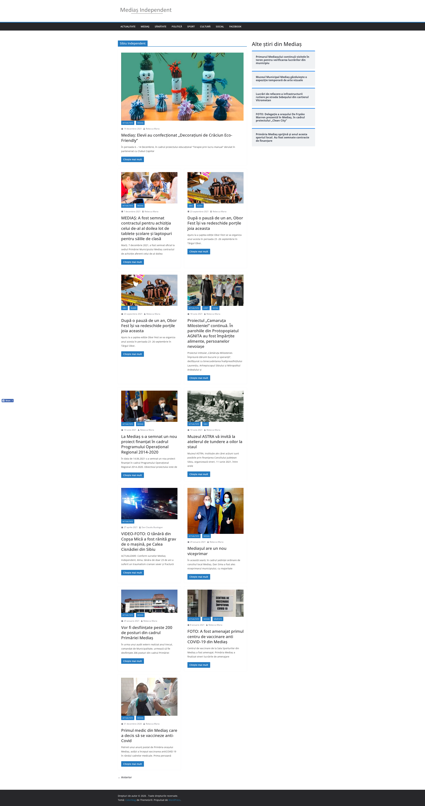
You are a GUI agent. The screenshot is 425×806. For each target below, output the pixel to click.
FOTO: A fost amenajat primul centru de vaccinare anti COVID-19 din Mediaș (215, 636)
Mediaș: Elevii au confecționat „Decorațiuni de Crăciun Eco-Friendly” (176, 137)
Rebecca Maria (153, 128)
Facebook (235, 26)
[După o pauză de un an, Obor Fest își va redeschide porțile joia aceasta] (215, 187)
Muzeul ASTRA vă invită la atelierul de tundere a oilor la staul (214, 441)
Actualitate (128, 26)
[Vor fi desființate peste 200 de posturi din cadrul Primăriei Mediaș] (149, 601)
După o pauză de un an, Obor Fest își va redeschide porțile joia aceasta (215, 223)
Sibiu (191, 205)
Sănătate (160, 26)
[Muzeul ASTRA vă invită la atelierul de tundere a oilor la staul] (215, 406)
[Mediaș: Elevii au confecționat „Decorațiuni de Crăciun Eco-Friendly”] (182, 87)
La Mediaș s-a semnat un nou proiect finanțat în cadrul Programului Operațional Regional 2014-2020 (149, 444)
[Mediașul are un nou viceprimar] (215, 511)
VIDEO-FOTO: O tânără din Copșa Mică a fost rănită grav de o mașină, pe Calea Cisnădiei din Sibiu (148, 541)
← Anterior (125, 777)
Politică (177, 26)
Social (220, 26)
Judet (206, 308)
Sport (191, 26)
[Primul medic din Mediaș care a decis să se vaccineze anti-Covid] (149, 697)
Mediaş (145, 26)
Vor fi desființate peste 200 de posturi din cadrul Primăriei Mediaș (146, 632)
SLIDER (199, 205)
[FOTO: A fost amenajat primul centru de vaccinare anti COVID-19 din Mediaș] (215, 603)
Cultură (205, 26)
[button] (8, 406)
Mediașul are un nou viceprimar (206, 550)
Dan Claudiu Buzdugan (152, 527)
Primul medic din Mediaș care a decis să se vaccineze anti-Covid (149, 735)
